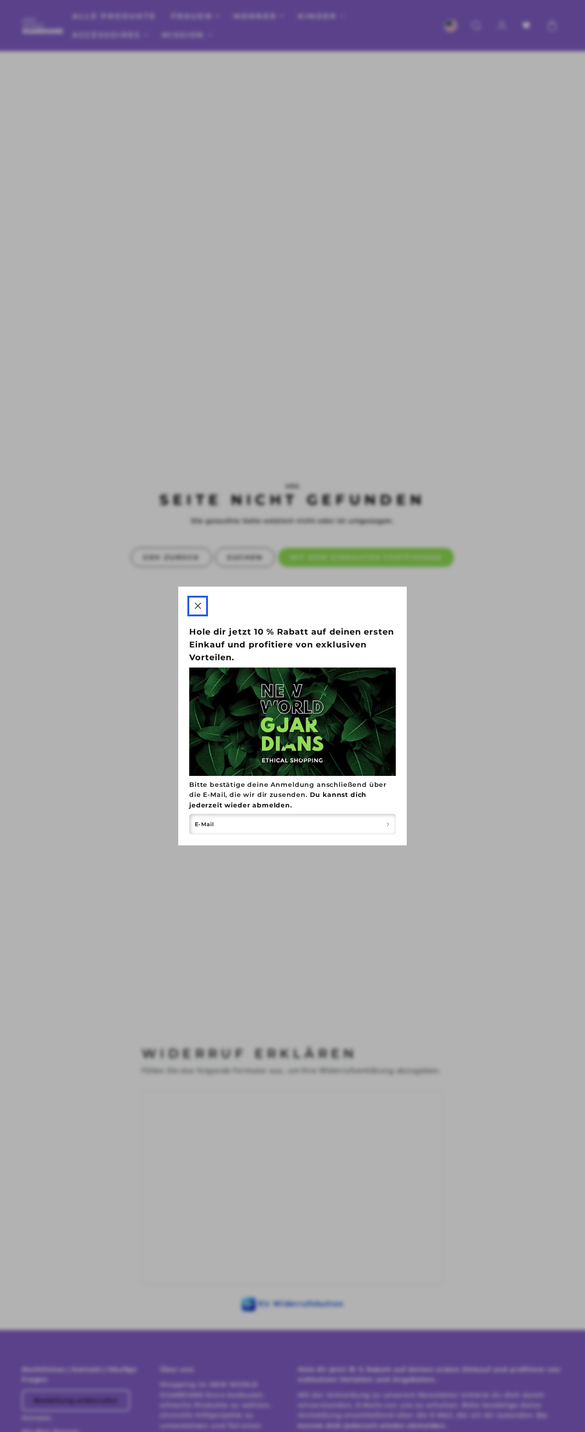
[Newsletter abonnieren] (388, 824)
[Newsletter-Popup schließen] (197, 606)
